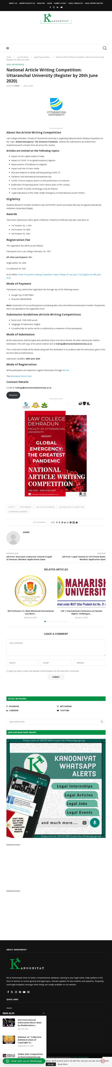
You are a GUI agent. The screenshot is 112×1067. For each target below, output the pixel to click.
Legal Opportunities (94, 3)
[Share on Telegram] (71, 522)
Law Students (22, 57)
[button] (10, 598)
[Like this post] (54, 522)
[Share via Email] (77, 522)
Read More (63, 1064)
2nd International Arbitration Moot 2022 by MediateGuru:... (29, 1022)
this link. (65, 370)
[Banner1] (56, 788)
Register (41, 3)
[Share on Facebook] (56, 522)
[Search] (104, 48)
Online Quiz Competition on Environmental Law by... (30, 1057)
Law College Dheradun (45, 507)
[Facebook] (50, 7)
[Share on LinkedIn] (65, 522)
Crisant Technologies (80, 1057)
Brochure (13, 395)
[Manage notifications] (103, 1061)
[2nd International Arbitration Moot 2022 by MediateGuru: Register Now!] (9, 1022)
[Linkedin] (57, 7)
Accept (51, 1064)
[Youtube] (61, 7)
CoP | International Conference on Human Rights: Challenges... (81, 612)
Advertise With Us (27, 3)
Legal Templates (75, 3)
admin (17, 86)
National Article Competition (71, 507)
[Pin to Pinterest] (62, 522)
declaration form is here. (21, 376)
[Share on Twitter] (59, 522)
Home (8, 57)
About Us (13, 3)
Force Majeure (25, 507)
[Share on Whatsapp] (68, 522)
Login (49, 3)
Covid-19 (11, 507)
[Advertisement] (56, 35)
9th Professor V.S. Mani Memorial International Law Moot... (31, 612)
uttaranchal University (18, 512)
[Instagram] (53, 7)
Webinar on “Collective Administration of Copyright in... (29, 1040)
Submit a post (60, 3)
